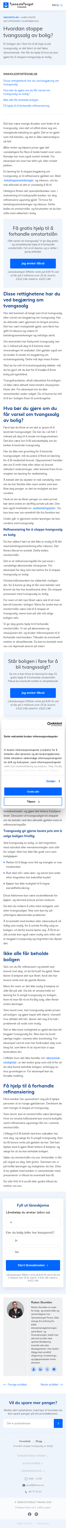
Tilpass (31, 801)
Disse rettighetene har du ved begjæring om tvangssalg (31, 82)
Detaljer (51, 781)
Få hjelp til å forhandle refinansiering (26, 105)
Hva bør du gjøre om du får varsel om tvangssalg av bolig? (26, 92)
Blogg (39, 1441)
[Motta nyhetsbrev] (58, 1423)
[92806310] (47, 1369)
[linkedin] (40, 1369)
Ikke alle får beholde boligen (21, 100)
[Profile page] (33, 1369)
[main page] (18, 5)
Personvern (43, 1523)
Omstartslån (11, 17)
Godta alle (33, 791)
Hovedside (25, 1441)
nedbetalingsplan (44, 508)
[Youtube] (36, 1514)
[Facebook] (29, 1514)
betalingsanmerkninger (19, 180)
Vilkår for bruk (24, 1523)
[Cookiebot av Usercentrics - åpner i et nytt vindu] (47, 724)
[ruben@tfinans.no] (54, 1369)
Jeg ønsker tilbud (33, 263)
